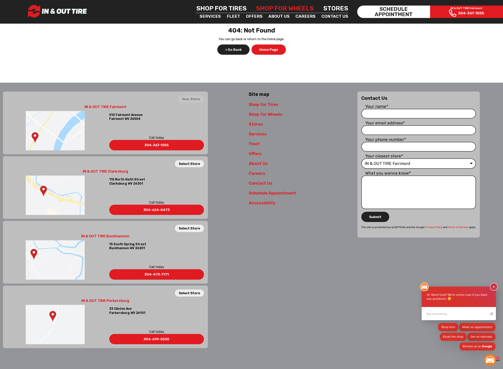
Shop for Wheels (285, 8)
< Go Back (233, 50)
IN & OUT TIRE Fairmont (105, 107)
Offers (254, 16)
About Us (279, 16)
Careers (306, 16)
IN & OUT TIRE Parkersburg (105, 301)
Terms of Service (458, 227)
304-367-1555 (156, 145)
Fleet (233, 16)
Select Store (189, 164)
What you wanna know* (388, 173)
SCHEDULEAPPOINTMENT (393, 12)
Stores (335, 8)
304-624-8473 (156, 210)
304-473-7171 (156, 274)
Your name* (376, 106)
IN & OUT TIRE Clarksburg (105, 171)
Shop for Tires (221, 8)
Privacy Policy (433, 227)
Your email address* (385, 122)
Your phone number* (385, 139)
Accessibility (262, 202)
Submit (375, 217)
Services (210, 16)
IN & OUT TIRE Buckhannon (105, 236)
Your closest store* (384, 156)
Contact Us (334, 16)
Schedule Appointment (272, 193)
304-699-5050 (156, 339)
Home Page (268, 50)
